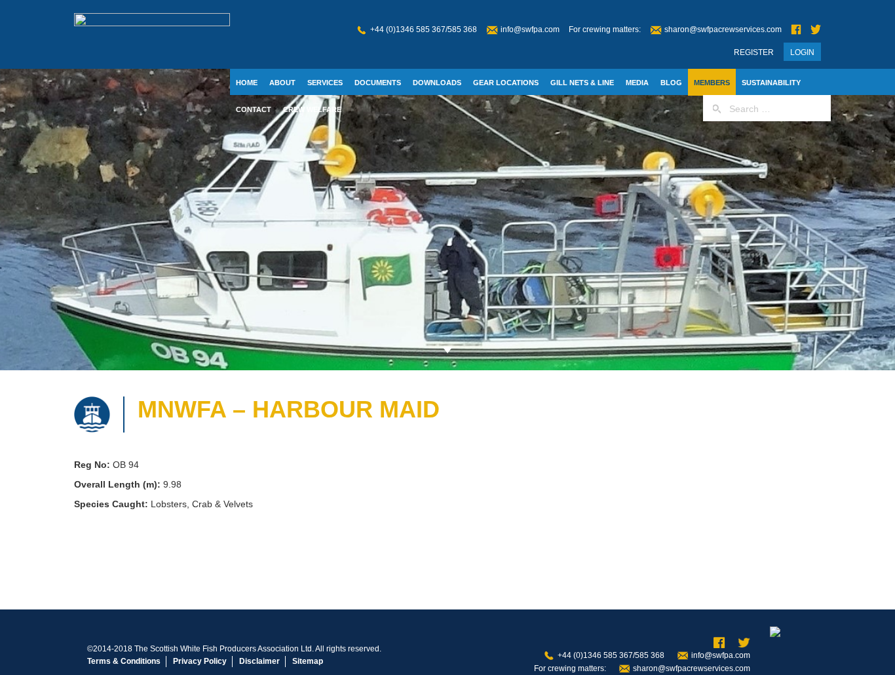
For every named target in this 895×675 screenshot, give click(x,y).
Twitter (815, 29)
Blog (671, 83)
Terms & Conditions (124, 661)
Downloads (437, 83)
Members (712, 83)
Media (637, 83)
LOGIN (802, 52)
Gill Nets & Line (582, 83)
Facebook (796, 29)
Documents (377, 83)
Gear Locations (506, 83)
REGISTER (754, 52)
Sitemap (307, 661)
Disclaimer (259, 661)
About (282, 83)
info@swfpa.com (530, 29)
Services (325, 83)
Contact (253, 109)
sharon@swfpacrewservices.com (723, 29)
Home (246, 83)
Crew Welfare (312, 109)
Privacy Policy (200, 661)
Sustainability (771, 83)
